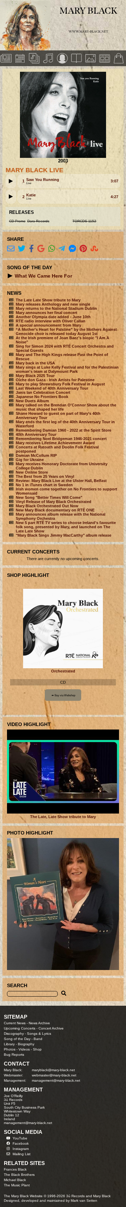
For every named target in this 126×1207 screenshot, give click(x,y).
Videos (24, 1049)
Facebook (21, 1143)
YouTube (20, 1138)
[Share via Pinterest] (83, 248)
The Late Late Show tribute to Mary (48, 300)
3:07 (114, 181)
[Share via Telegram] (61, 248)
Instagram (21, 1149)
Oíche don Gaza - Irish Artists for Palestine (55, 380)
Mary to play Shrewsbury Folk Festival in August (60, 384)
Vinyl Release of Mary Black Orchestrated (53, 502)
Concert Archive (51, 1028)
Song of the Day (17, 1039)
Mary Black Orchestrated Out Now (47, 506)
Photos (9, 1049)
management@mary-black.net (56, 1080)
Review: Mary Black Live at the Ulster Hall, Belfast (61, 481)
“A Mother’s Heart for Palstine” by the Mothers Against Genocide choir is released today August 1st (66, 331)
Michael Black (15, 1180)
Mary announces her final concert (46, 313)
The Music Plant (17, 1185)
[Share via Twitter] (22, 248)
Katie (31, 195)
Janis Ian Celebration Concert (43, 392)
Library (9, 1044)
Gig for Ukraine (30, 460)
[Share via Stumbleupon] (94, 248)
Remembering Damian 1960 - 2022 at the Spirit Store (63, 430)
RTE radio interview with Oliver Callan (50, 321)
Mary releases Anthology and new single (53, 304)
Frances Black (15, 1169)
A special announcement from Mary (48, 325)
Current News (15, 1023)
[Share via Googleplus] (41, 248)
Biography (26, 1044)
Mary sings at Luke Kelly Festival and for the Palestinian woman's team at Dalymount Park (67, 369)
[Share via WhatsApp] (51, 248)
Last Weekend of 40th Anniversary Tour (52, 388)
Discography (14, 1033)
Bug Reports (14, 1054)
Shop (37, 1049)
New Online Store (32, 472)
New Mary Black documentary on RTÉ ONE (55, 510)
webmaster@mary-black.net (54, 1075)
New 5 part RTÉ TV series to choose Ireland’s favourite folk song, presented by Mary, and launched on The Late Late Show (66, 527)
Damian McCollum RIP (36, 455)
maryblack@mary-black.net (53, 1070)
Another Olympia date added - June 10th (53, 317)
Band (38, 1039)
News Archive (39, 1023)
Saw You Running (42, 179)
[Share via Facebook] (31, 248)
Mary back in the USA (35, 363)
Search (17, 985)
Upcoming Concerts (19, 1028)
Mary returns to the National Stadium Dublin (56, 308)
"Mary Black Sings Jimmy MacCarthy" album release (63, 535)
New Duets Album (32, 401)
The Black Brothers (19, 1175)
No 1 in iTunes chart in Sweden (44, 485)
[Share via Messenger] (72, 248)
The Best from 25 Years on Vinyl (45, 476)
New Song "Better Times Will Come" (49, 497)
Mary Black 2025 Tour (35, 376)
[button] (11, 181)
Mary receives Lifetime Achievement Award (55, 443)
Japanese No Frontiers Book (42, 397)
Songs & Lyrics (39, 1033)
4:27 (114, 197)
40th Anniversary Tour (36, 434)
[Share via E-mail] (11, 248)
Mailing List (21, 1154)
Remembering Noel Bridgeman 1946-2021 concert (61, 439)
